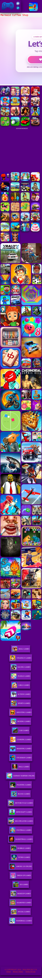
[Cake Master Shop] (35, 231)
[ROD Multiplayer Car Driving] (15, 115)
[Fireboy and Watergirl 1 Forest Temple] (15, 201)
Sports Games (24, 703)
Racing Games (24, 667)
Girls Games (23, 685)
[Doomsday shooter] (25, 191)
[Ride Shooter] (15, 231)
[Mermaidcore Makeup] (15, 95)
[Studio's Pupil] (25, 180)
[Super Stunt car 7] (15, 221)
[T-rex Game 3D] (25, 211)
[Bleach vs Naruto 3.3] (25, 105)
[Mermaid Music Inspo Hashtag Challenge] (25, 95)
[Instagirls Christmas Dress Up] (35, 105)
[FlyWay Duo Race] (35, 211)
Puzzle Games (24, 676)
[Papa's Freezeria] (35, 201)
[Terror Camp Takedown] (35, 191)
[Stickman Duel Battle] (5, 191)
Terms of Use (30, 972)
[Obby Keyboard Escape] (35, 115)
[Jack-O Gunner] (5, 180)
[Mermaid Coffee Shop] (35, 95)
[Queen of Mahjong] (15, 211)
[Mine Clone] (15, 180)
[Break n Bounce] (25, 201)
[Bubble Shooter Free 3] (5, 201)
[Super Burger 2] (5, 241)
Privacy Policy (18, 972)
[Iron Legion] (35, 125)
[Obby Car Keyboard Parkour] (25, 125)
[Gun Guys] (5, 211)
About (8, 972)
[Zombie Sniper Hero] (5, 221)
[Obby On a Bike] (33, 11)
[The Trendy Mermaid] (5, 105)
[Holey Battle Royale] (35, 180)
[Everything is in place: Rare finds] (25, 115)
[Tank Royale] (5, 231)
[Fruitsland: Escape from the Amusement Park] (35, 221)
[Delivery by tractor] (15, 191)
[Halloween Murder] (25, 231)
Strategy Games (24, 658)
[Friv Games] (18, 5)
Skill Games (23, 649)
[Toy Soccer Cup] (5, 125)
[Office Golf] (15, 125)
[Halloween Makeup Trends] (15, 241)
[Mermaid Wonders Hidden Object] (5, 95)
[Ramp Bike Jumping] (25, 221)
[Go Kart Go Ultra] (5, 115)
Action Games (24, 694)
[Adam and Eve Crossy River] (15, 105)
